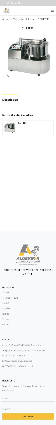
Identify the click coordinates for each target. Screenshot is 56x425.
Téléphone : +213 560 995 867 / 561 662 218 (23, 350)
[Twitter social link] (8, 3)
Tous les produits (10, 298)
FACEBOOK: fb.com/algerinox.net (17, 366)
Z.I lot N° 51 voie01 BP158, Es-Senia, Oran (22, 345)
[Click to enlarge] (8, 76)
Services (6, 319)
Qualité (5, 314)
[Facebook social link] (4, 3)
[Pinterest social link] (12, 3)
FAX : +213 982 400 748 (13, 356)
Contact (5, 324)
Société (5, 303)
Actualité (6, 308)
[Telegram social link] (19, 3)
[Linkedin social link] (15, 3)
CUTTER (22, 123)
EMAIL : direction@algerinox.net (17, 361)
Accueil (6, 19)
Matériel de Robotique (25, 19)
